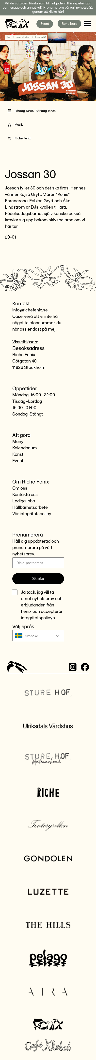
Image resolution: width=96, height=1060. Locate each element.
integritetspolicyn (38, 618)
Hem (8, 37)
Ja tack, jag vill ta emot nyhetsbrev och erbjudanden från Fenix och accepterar (42, 605)
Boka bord (69, 24)
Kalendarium (23, 37)
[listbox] (38, 635)
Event (44, 24)
